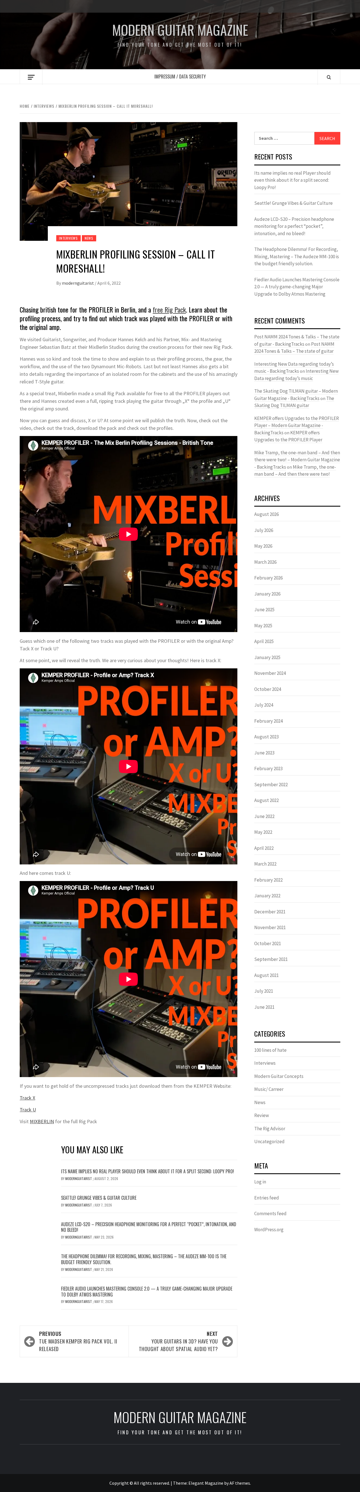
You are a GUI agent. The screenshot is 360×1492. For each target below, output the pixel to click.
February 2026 (268, 578)
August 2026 (266, 514)
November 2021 (270, 927)
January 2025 (267, 657)
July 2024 (263, 705)
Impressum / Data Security (180, 76)
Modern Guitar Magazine (180, 30)
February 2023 (268, 768)
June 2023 (264, 753)
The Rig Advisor (269, 1128)
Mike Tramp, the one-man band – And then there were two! (295, 470)
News (89, 238)
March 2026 (265, 562)
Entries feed (266, 1198)
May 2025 (263, 626)
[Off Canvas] (31, 77)
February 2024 (268, 721)
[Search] (329, 77)
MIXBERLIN (42, 1121)
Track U (28, 1109)
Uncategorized (269, 1141)
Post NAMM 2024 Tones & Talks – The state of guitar (294, 347)
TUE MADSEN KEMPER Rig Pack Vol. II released (78, 1341)
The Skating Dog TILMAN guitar (294, 402)
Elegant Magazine (205, 1483)
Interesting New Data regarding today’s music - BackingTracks (294, 367)
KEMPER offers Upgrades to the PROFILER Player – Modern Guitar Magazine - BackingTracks (296, 425)
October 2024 (267, 689)
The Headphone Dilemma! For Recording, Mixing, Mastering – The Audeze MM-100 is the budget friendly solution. (143, 1259)
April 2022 (264, 848)
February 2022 (268, 880)
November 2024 (270, 673)
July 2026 (263, 530)
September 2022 (271, 784)
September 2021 (271, 959)
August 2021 (266, 975)
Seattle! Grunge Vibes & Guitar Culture (98, 1197)
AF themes (240, 1483)
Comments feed (270, 1213)
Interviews (68, 238)
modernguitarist (78, 283)
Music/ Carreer (269, 1089)
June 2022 (264, 816)
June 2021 (264, 1007)
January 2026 (267, 594)
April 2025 (264, 641)
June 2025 (264, 609)
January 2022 (267, 896)
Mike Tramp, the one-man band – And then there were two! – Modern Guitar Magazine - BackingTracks (297, 460)
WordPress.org (269, 1229)
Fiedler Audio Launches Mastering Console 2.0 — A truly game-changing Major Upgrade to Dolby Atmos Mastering (146, 1291)
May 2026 (263, 546)
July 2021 (263, 991)
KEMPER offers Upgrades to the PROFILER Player (288, 436)
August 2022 (266, 800)
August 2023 (266, 737)
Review (261, 1115)
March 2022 (265, 864)
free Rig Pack (169, 309)
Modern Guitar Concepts (278, 1076)
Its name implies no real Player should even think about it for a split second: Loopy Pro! (147, 1171)
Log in (260, 1182)
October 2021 (267, 943)
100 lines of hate (270, 1050)
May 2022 (263, 832)
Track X (27, 1098)
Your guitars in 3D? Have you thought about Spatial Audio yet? (178, 1341)
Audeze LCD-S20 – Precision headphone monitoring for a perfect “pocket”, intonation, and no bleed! (148, 1227)
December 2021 (269, 912)
